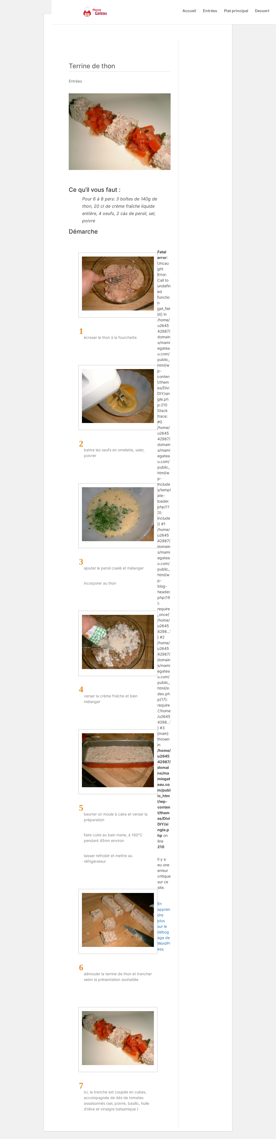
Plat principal (236, 11)
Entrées (210, 11)
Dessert (262, 11)
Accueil (189, 11)
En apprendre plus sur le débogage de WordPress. (163, 926)
